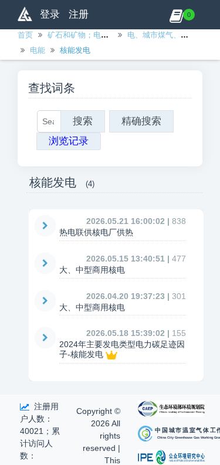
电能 (37, 50)
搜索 (83, 121)
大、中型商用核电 (92, 269)
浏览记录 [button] (69, 141)
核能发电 (75, 50)
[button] (176, 14)
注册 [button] (79, 14)
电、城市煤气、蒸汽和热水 (173, 34)
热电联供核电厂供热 (96, 232)
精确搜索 (141, 121)
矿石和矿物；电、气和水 (89, 34)
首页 (25, 34)
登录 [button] (50, 14)
